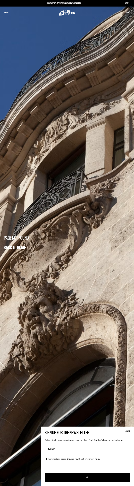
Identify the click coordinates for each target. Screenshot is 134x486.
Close (128, 431)
